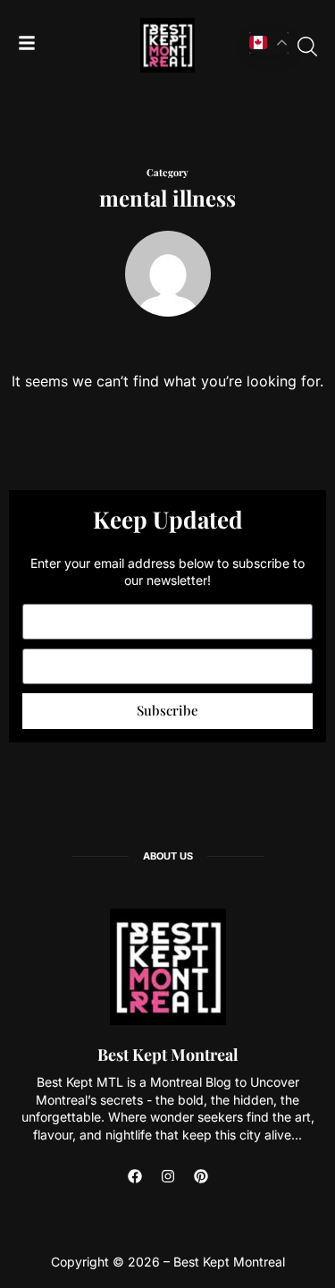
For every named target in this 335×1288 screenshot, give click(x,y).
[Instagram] (168, 1176)
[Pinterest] (201, 1176)
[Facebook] (135, 1176)
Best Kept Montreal (168, 1054)
